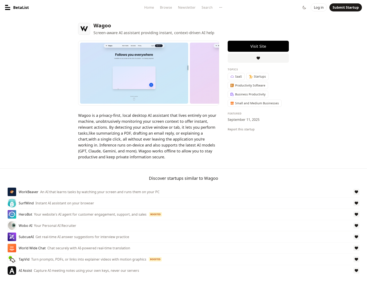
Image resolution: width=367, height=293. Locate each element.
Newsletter (187, 7)
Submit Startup (346, 7)
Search (207, 7)
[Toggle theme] (304, 7)
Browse (166, 7)
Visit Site (258, 46)
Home (149, 7)
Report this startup (241, 129)
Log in (319, 7)
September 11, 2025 (244, 119)
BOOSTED (155, 214)
